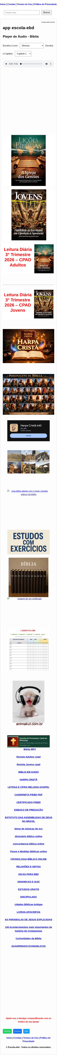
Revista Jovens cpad (28, 764)
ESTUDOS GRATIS (28, 889)
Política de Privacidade (45, 4)
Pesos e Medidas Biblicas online (28, 851)
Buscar (46, 12)
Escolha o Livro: (10, 46)
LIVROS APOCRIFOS (28, 912)
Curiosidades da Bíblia (28, 938)
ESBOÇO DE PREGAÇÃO (28, 810)
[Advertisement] (28, 100)
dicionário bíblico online (28, 836)
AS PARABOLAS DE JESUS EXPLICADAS (28, 919)
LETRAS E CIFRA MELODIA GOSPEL (28, 787)
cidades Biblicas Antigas (29, 904)
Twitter (26, 1031)
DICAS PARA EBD (28, 874)
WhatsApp (7, 1031)
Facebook (17, 1031)
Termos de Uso (24, 4)
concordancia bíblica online (28, 844)
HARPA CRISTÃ (28, 779)
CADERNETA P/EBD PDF (28, 794)
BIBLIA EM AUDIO (28, 772)
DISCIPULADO (28, 897)
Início (3, 4)
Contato (11, 4)
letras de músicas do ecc (28, 828)
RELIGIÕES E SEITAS (28, 866)
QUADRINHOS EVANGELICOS (28, 946)
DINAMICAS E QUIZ (28, 881)
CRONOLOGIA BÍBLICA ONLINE (28, 859)
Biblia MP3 (30, 749)
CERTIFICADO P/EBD (28, 802)
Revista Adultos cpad (28, 757)
